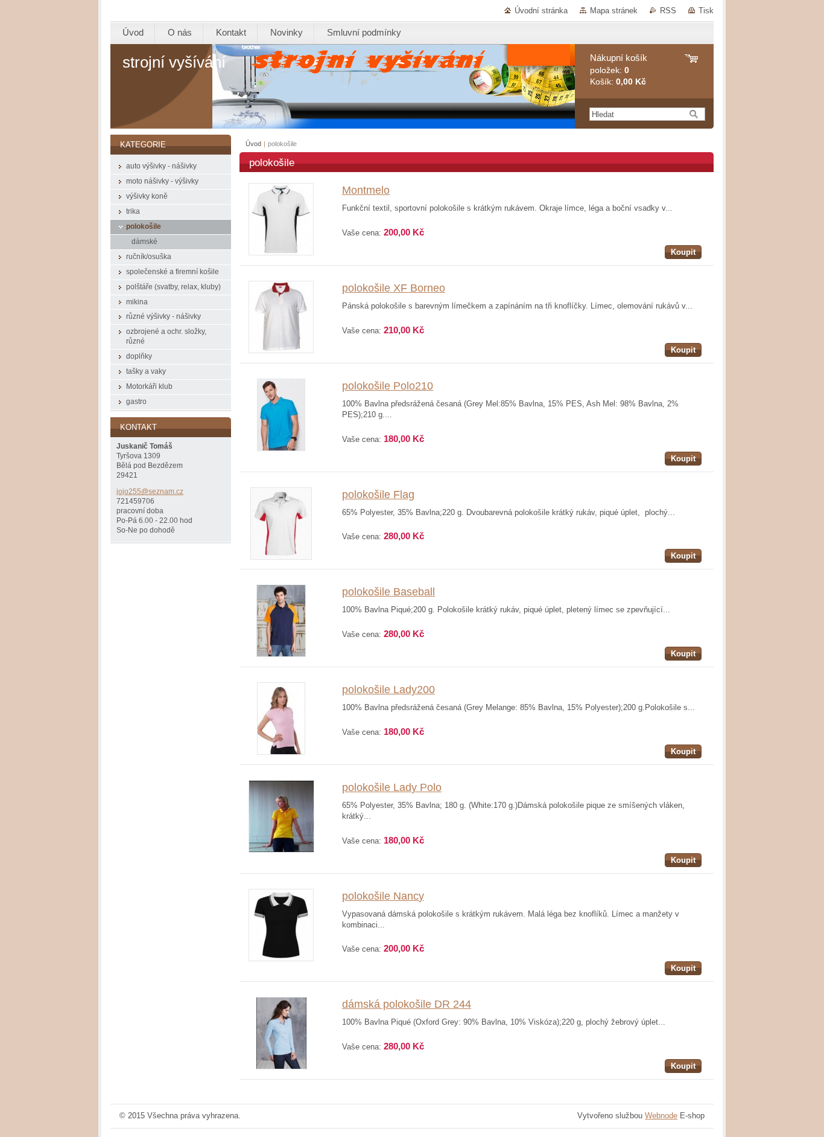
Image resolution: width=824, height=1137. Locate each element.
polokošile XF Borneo (393, 288)
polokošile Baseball (388, 592)
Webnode (661, 1115)
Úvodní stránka (541, 10)
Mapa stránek (614, 10)
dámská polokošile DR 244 (406, 1004)
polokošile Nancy (383, 896)
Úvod (253, 143)
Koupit (683, 252)
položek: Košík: (618, 69)
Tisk (706, 10)
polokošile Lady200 (388, 690)
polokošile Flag (378, 494)
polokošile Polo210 (387, 386)
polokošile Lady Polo (392, 787)
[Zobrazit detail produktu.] (281, 252)
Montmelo (366, 190)
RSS (668, 10)
